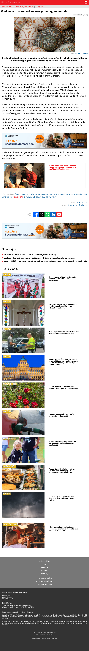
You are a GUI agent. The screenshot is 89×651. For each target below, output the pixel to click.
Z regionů (39, 7)
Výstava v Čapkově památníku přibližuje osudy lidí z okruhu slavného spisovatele (38, 258)
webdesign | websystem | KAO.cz (44, 638)
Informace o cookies (44, 578)
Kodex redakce (44, 561)
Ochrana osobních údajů (44, 581)
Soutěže (45, 564)
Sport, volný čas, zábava (24, 7)
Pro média (44, 571)
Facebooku (18, 197)
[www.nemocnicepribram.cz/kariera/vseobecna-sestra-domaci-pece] (44, 141)
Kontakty (44, 574)
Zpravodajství (6, 7)
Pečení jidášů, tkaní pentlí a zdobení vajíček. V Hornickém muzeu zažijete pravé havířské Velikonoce (44, 261)
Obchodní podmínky (44, 584)
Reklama (44, 568)
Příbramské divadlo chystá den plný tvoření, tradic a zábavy (29, 254)
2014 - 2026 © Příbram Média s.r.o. (44, 633)
